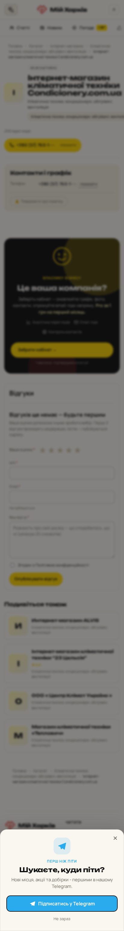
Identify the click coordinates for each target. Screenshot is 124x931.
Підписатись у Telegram (66, 903)
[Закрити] (115, 838)
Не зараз (62, 918)
